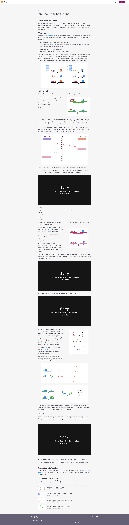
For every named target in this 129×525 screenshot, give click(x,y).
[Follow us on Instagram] (95, 516)
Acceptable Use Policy (49, 522)
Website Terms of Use (61, 522)
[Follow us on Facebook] (92, 516)
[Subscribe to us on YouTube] (97, 516)
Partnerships (84, 522)
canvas (82, 94)
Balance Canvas (48, 35)
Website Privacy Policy (73, 522)
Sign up (122, 2)
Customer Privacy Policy (37, 522)
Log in (115, 2)
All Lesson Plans (44, 11)
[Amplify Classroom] (2, 2)
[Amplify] (35, 517)
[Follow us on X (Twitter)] (90, 516)
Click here (58, 464)
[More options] (127, 2)
